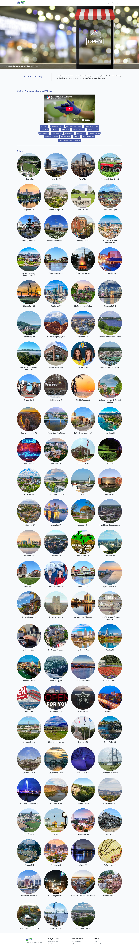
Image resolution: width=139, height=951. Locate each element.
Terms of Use (98, 944)
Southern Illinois (65, 136)
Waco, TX (76, 136)
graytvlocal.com (53, 941)
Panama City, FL (44, 133)
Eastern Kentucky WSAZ (91, 126)
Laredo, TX (55, 129)
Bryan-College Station (56, 126)
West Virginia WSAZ (88, 136)
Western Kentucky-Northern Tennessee (70, 140)
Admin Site (51, 944)
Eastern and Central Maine (73, 126)
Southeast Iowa (80, 133)
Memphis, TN (65, 129)
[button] (10, 37)
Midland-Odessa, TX (78, 129)
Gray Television (76, 941)
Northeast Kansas (93, 129)
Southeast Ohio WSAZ (51, 136)
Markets (73, 944)
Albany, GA (44, 126)
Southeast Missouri (94, 133)
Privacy (96, 941)
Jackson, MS (45, 129)
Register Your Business (114, 3)
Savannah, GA (69, 133)
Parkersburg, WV (57, 133)
